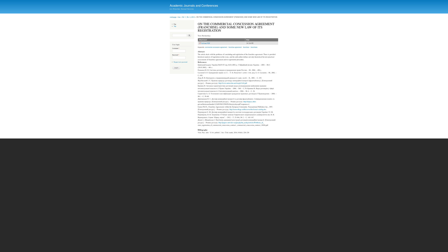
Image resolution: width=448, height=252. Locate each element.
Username (175, 48)
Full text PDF (205, 43)
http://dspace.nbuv (249, 101)
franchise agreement (235, 47)
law (179, 17)
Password (175, 55)
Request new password (180, 62)
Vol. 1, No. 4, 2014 (188, 17)
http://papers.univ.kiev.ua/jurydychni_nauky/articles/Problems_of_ (241, 122)
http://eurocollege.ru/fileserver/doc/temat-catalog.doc (247, 109)
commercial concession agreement (216, 47)
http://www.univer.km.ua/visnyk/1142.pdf (233, 83)
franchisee (254, 47)
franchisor (246, 47)
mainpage (173, 17)
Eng (175, 24)
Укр (175, 26)
